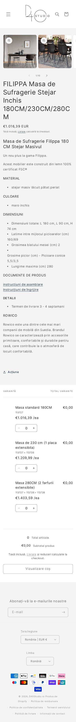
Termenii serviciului (58, 707)
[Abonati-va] (63, 612)
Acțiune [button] (13, 372)
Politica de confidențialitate (26, 707)
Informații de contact (52, 713)
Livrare (22, 131)
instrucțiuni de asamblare (23, 284)
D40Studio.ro (37, 696)
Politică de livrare (25, 713)
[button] (8, 14)
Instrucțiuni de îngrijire (21, 289)
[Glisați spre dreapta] (46, 75)
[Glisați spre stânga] (29, 75)
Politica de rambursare (44, 701)
